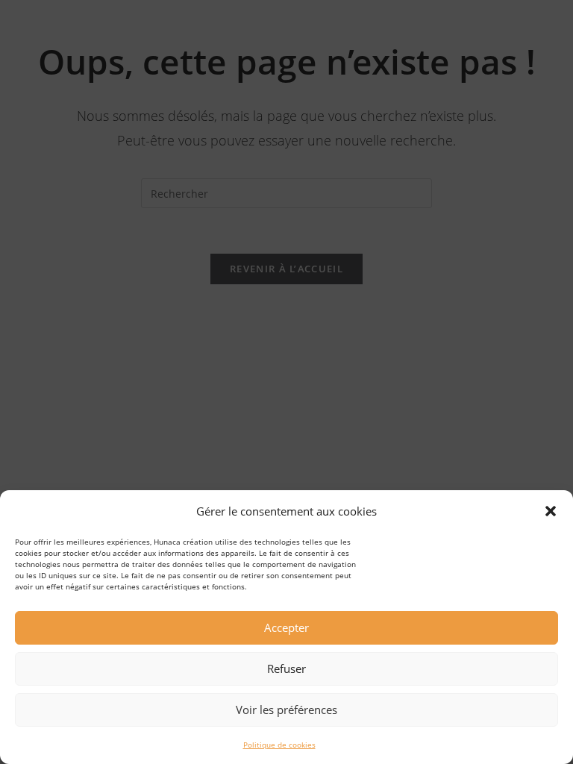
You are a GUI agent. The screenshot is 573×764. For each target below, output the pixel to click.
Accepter (286, 627)
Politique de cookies (279, 744)
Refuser (286, 668)
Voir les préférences (286, 709)
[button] (550, 511)
